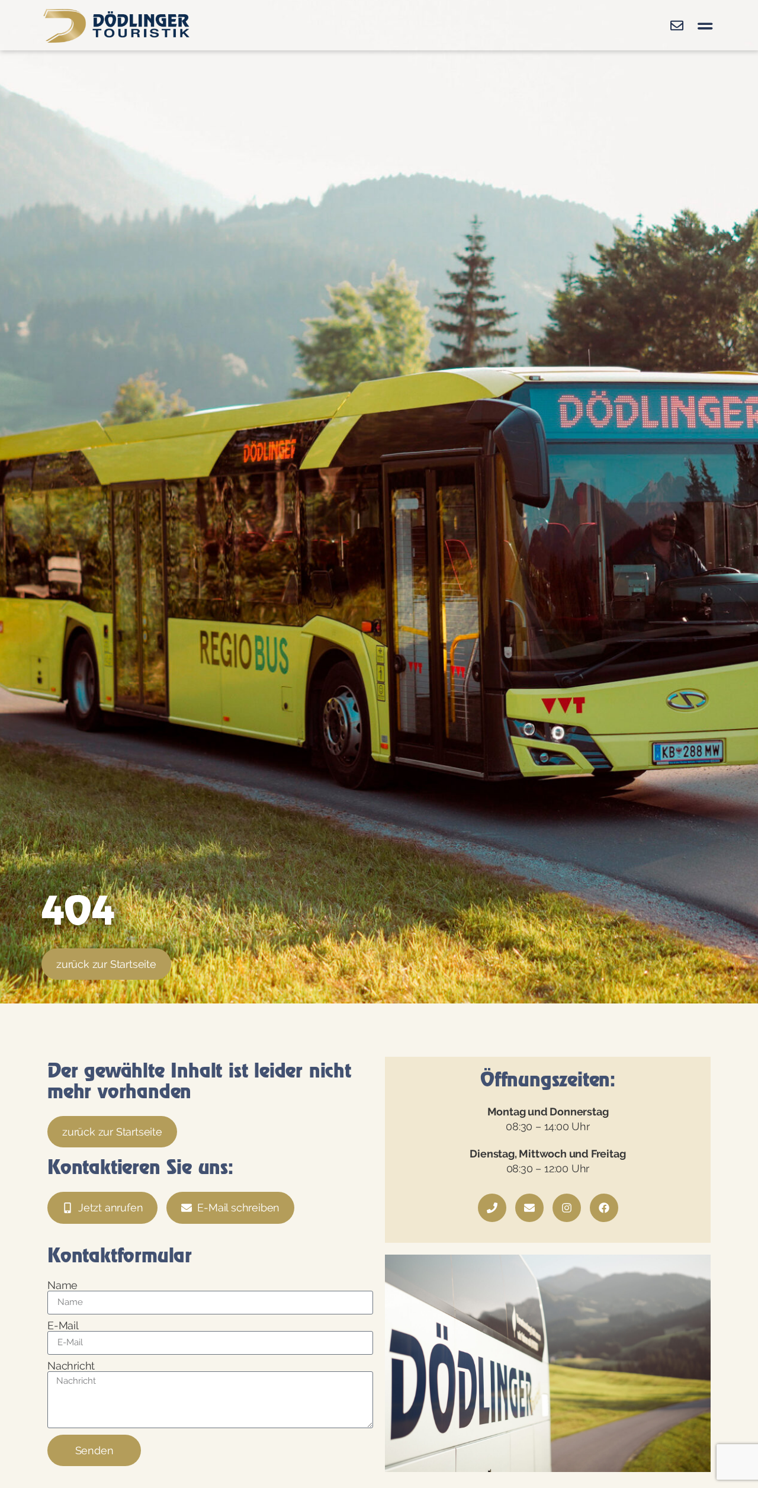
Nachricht (71, 1366)
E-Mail (63, 1325)
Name (62, 1285)
